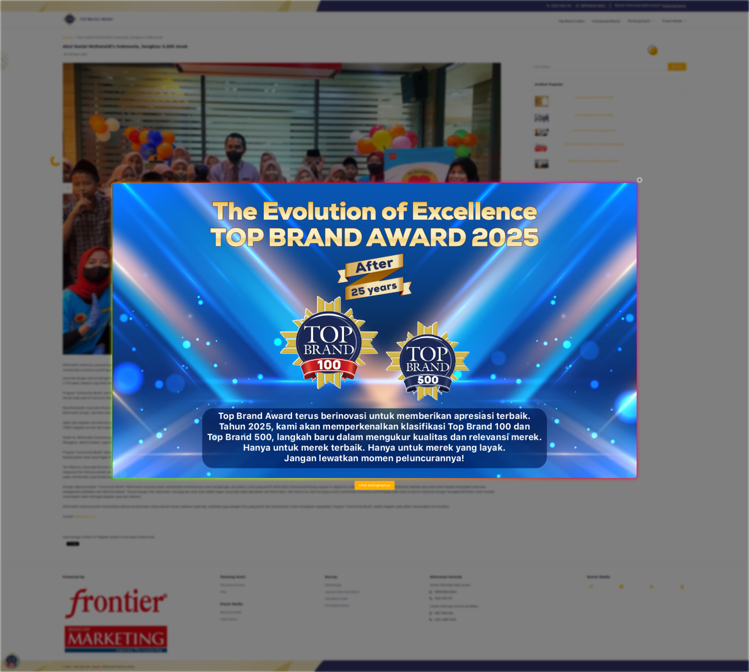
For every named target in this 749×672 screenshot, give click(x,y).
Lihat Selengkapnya (374, 485)
